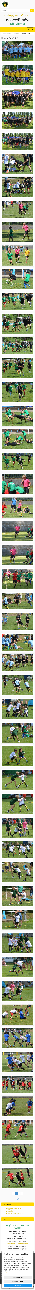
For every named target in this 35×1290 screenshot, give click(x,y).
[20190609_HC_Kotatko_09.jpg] (17, 232)
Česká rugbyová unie (12, 1210)
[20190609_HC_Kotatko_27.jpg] (17, 642)
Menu (31, 29)
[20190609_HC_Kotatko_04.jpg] (17, 120)
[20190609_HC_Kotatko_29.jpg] (17, 685)
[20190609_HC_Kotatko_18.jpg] (17, 439)
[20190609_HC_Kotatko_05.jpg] (17, 141)
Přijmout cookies (18, 1285)
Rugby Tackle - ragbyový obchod (15, 1213)
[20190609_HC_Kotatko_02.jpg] (17, 75)
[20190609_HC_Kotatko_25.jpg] (17, 601)
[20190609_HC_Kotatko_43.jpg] (17, 1106)
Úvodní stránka (7, 33)
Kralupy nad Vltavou (17, 15)
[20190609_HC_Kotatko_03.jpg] (17, 99)
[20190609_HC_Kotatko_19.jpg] (17, 461)
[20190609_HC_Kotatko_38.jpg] (17, 896)
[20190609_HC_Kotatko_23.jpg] (17, 555)
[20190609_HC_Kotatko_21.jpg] (17, 508)
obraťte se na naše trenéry (17, 1244)
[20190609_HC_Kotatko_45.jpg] (17, 1038)
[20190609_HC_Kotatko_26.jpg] (17, 621)
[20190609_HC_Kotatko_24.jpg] (17, 579)
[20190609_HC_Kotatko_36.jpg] (17, 849)
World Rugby (9, 1211)
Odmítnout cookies (17, 1281)
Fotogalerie (16, 33)
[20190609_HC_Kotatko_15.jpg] (17, 368)
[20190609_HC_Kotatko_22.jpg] (17, 531)
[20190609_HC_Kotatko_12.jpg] (17, 301)
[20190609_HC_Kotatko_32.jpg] (17, 756)
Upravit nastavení (18, 1278)
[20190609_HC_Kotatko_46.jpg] (17, 1062)
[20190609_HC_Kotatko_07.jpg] (17, 187)
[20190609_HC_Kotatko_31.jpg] (17, 733)
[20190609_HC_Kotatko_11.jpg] (17, 279)
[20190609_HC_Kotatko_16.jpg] (17, 392)
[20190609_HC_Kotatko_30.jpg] (17, 709)
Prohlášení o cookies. (10, 1273)
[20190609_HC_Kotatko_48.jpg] (17, 1130)
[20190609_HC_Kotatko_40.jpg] (17, 943)
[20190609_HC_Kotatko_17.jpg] (17, 416)
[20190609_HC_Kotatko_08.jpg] (17, 209)
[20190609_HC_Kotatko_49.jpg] (17, 1154)
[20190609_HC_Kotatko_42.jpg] (17, 991)
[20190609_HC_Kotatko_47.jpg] (17, 1084)
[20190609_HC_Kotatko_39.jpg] (17, 920)
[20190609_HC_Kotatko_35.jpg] (17, 828)
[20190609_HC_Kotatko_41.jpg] (17, 967)
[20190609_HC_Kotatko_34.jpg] (17, 804)
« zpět (17, 1199)
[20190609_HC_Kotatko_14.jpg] (17, 345)
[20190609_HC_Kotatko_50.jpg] (17, 1178)
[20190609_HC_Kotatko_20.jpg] (17, 484)
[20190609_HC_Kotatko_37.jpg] (17, 872)
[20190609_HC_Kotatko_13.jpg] (17, 324)
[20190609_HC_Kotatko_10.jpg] (17, 256)
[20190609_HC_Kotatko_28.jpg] (17, 662)
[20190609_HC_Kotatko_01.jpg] (17, 51)
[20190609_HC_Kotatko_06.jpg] (17, 164)
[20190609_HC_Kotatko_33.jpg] (17, 780)
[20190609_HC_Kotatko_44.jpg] (17, 1015)
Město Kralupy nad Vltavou (13, 1208)
